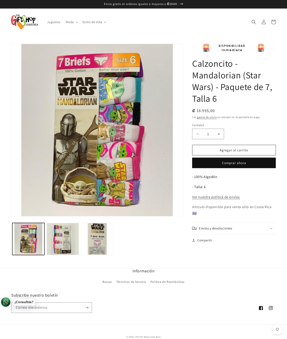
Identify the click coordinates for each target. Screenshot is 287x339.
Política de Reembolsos (167, 282)
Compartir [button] (204, 240)
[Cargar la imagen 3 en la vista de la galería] (97, 239)
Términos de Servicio (131, 282)
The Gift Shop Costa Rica (148, 336)
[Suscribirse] (87, 307)
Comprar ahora (234, 163)
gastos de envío (207, 117)
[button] (71, 22)
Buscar (107, 282)
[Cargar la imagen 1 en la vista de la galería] (28, 239)
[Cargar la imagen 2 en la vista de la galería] (63, 239)
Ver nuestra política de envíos (216, 197)
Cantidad (198, 125)
